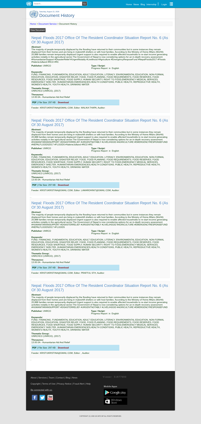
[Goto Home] (29, 6)
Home (129, 4)
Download (63, 102)
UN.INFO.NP (99, 416)
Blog (143, 4)
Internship (151, 4)
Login (164, 4)
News (136, 4)
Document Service (47, 24)
